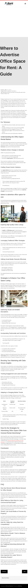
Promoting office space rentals (20, 92)
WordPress (20, 585)
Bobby (3, 89)
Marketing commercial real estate (8, 92)
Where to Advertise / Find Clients (10, 90)
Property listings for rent (5, 93)
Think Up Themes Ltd (9, 585)
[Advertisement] (14, 22)
